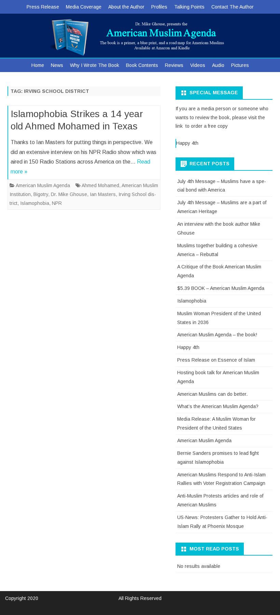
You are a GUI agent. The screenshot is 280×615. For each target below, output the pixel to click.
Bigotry (40, 194)
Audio (218, 65)
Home (37, 65)
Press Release (43, 7)
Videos (197, 65)
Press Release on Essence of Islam (216, 360)
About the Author (126, 7)
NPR (57, 203)
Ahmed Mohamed (100, 185)
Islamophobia (34, 203)
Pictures (240, 65)
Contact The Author (232, 7)
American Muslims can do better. (212, 394)
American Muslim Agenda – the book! (217, 334)
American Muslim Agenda (43, 185)
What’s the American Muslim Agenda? (217, 406)
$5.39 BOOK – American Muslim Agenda (220, 288)
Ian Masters (103, 194)
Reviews (174, 65)
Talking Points (189, 7)
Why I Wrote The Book (94, 65)
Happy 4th (187, 143)
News (57, 65)
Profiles (159, 7)
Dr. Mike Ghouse (69, 194)
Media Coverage (83, 7)
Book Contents (142, 65)
